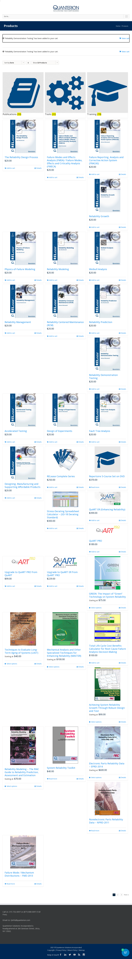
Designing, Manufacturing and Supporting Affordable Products (22, 485)
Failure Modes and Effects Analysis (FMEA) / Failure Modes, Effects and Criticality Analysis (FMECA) (64, 162)
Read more (95, 487)
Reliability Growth (99, 216)
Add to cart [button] (11, 168)
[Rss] (79, 955)
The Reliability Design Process (21, 157)
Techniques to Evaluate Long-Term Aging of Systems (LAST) (21, 651)
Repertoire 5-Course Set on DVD (107, 476)
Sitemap (82, 950)
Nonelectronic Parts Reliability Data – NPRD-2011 (106, 821)
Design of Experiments (59, 431)
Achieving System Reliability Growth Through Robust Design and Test (107, 707)
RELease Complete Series (61, 476)
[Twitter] (70, 955)
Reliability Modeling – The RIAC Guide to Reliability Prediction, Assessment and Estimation (22, 772)
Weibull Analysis (98, 269)
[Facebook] (61, 955)
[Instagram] (84, 955)
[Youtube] (74, 955)
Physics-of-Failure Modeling (20, 269)
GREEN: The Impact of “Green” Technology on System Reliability (107, 595)
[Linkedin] (65, 955)
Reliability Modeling (58, 269)
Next (125, 895)
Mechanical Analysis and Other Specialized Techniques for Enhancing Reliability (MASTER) (64, 652)
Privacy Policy (61, 950)
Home (118, 26)
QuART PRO (95, 540)
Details (39, 168)
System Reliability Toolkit (61, 767)
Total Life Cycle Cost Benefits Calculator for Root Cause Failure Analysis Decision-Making (107, 648)
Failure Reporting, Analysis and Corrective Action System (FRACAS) (106, 160)
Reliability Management (18, 322)
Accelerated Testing (16, 431)
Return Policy (72, 950)
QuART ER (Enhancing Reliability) (107, 509)
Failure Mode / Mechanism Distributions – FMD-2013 (19, 874)
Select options (96, 608)
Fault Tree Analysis (99, 431)
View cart (125, 38)
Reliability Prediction (100, 322)
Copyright (51, 950)
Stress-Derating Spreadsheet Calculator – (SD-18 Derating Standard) (63, 514)
